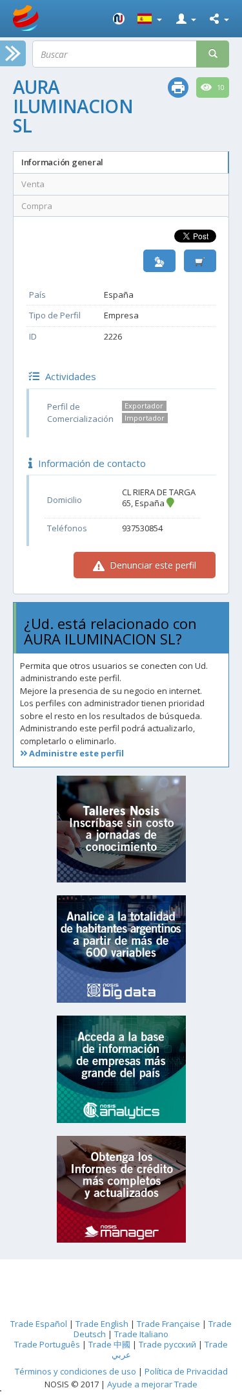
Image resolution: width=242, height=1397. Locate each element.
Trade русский (167, 1344)
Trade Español (38, 1323)
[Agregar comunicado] (200, 261)
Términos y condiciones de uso (75, 1371)
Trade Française (168, 1323)
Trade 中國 (109, 1344)
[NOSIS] (118, 18)
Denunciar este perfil (151, 565)
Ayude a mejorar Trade (152, 1384)
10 (220, 87)
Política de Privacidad (186, 1371)
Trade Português (47, 1344)
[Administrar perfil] (159, 261)
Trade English (102, 1323)
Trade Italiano (141, 1334)
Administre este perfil (75, 753)
